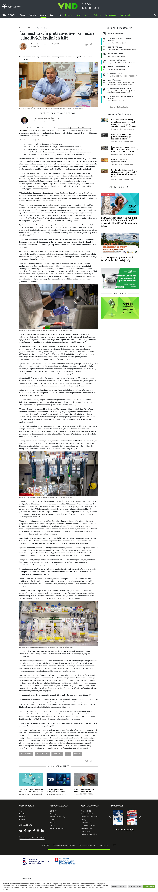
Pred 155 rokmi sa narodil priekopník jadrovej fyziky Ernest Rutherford (122, 136)
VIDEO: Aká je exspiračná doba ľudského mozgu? (84, 790)
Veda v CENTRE (86, 811)
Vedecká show (86, 831)
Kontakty (22, 814)
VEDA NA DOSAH (63, 794)
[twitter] (86, 44)
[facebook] (91, 44)
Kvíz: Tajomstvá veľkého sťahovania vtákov (121, 160)
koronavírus (26, 754)
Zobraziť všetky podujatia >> (120, 107)
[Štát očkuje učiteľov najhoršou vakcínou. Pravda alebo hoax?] (31, 780)
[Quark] (118, 817)
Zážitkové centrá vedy (57, 817)
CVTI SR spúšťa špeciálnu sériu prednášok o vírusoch (57, 790)
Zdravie (30, 28)
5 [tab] (130, 827)
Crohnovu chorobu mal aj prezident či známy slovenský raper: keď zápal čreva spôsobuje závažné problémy (123, 122)
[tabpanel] (118, 817)
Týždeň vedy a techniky (88, 825)
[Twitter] (29, 830)
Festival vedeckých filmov (89, 817)
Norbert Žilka (42, 754)
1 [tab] (117, 827)
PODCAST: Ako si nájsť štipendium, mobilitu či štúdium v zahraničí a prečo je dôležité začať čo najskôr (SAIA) (119, 221)
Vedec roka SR (86, 822)
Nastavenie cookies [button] (118, 886)
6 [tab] (133, 827)
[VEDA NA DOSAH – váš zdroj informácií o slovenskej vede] (78, 6)
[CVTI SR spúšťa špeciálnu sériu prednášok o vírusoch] (59, 780)
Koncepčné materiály (57, 828)
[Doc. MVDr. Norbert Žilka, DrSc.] (24, 120)
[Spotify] (25, 830)
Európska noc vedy (87, 828)
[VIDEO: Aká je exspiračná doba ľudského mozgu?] (86, 780)
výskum (77, 754)
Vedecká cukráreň (87, 814)
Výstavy (83, 820)
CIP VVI (52, 825)
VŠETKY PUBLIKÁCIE (125, 830)
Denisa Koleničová (36, 794)
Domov (21, 28)
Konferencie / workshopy (89, 834)
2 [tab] (120, 827)
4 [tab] (127, 827)
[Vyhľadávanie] (155, 15)
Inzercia (22, 820)
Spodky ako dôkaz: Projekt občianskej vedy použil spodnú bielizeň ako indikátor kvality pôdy (124, 173)
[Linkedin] (42, 830)
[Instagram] (38, 830)
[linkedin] (95, 44)
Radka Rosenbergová (129, 129)
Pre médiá (22, 817)
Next (140, 817)
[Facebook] (34, 830)
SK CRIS (52, 822)
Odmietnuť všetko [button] (135, 886)
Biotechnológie (42, 28)
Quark (52, 820)
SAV (68, 754)
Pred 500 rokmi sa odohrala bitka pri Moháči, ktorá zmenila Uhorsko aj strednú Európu (124, 149)
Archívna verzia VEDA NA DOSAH (32, 838)
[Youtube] (20, 830)
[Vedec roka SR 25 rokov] (132, 817)
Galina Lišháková (37, 44)
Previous (110, 817)
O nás (21, 811)
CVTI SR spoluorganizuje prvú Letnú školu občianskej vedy (117, 259)
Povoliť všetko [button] (149, 886)
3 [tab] (123, 827)
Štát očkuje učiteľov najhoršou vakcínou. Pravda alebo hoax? (31, 790)
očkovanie (57, 754)
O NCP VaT (53, 811)
